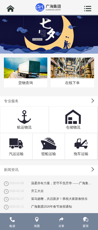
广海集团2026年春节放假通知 (51, 206)
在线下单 (72, 83)
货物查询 (25, 83)
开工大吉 (37, 191)
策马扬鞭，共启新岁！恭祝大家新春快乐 (59, 199)
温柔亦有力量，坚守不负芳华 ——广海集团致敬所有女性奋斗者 (62, 183)
